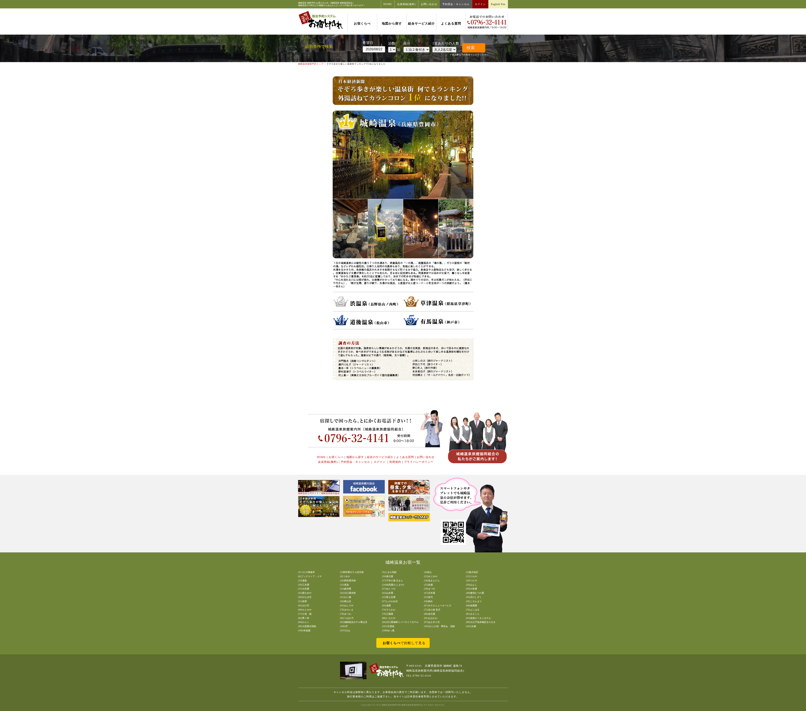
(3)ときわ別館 (389, 572)
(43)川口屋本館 (348, 593)
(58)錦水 (428, 601)
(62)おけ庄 (303, 605)
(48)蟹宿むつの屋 (475, 593)
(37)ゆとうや (388, 588)
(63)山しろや (346, 605)
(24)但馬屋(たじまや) (393, 584)
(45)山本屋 (387, 593)
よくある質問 (451, 23)
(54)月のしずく (474, 597)
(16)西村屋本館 (348, 580)
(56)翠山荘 (345, 601)
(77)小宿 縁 (304, 614)
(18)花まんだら (432, 580)
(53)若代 (428, 597)
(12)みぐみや (430, 576)
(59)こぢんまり (474, 601)
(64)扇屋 (386, 605)
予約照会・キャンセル (456, 4)
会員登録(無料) (406, 4)
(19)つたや (471, 580)
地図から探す (392, 23)
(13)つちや (471, 576)
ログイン (480, 4)
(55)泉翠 (302, 601)
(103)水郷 (471, 626)
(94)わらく (303, 622)
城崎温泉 (302, 3)
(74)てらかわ (388, 609)
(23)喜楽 (344, 584)
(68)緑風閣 (471, 605)
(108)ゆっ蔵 (388, 630)
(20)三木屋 (303, 584)
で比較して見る (404, 643)
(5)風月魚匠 (472, 572)
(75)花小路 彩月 (432, 609)
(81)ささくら (472, 614)
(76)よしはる (472, 609)
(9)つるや (345, 576)
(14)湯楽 (302, 580)
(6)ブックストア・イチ (310, 576)
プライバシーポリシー (418, 461)
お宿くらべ (362, 23)
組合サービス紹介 (421, 23)
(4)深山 (428, 572)
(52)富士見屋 (388, 597)
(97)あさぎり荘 (432, 622)
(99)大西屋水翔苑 (307, 626)
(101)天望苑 (388, 626)
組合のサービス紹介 (380, 457)
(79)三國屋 (387, 614)
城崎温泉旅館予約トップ (310, 64)
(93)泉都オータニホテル (478, 618)
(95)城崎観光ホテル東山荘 (353, 622)
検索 (471, 48)
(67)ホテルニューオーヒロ (437, 605)
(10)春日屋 (387, 576)
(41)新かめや (304, 593)
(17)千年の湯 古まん (392, 580)
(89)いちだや (388, 618)
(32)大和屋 (303, 588)
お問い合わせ (429, 4)
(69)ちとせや (304, 609)
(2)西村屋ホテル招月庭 (352, 572)
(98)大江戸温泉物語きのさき (481, 622)
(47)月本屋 (429, 593)
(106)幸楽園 (304, 630)
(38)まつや (429, 588)
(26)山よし (471, 584)
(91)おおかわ (430, 618)
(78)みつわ (345, 614)
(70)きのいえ (346, 609)
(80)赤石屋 (429, 614)
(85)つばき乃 (346, 618)
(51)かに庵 (345, 597)
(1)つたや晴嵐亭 (306, 572)
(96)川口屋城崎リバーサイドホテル (400, 622)
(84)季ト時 (303, 618)
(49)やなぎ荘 (304, 597)
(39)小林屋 (471, 588)
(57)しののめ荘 (390, 601)
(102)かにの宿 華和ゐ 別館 (439, 626)
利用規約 (395, 461)
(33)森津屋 (345, 588)
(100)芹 (344, 626)
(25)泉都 (428, 584)
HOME (387, 4)
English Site (498, 4)
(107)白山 (345, 630)
